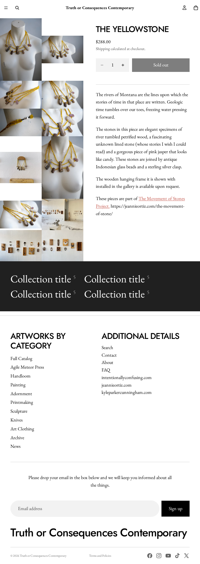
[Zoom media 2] (62, 49)
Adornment (21, 393)
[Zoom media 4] (62, 95)
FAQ (106, 370)
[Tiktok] (177, 556)
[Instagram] (159, 556)
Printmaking (21, 402)
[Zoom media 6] (62, 123)
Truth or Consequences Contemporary (43, 556)
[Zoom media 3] (21, 95)
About (107, 362)
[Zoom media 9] (21, 214)
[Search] (17, 8)
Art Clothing (22, 429)
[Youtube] (168, 556)
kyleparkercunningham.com (127, 392)
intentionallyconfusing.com (127, 377)
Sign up (175, 508)
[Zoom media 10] (62, 214)
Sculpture (18, 411)
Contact (109, 355)
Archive (17, 438)
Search (107, 347)
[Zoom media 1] (21, 49)
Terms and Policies (100, 556)
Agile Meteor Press (27, 367)
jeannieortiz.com (117, 385)
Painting (18, 385)
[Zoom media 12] (62, 245)
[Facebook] (150, 556)
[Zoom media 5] (21, 123)
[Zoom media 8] (62, 167)
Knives (16, 420)
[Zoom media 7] (21, 167)
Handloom (20, 376)
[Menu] (6, 8)
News (15, 446)
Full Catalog (21, 358)
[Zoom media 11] (21, 245)
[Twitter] (186, 556)
